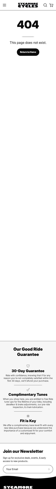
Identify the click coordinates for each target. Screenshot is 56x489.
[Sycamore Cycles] (28, 5)
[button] (45, 5)
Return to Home (28, 52)
